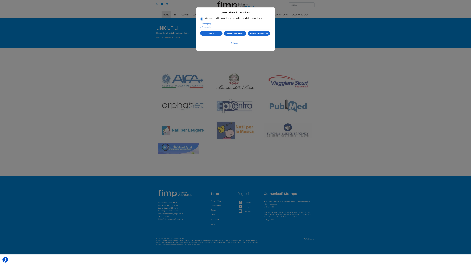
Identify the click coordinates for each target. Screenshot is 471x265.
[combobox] (302, 4)
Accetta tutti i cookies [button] (259, 33)
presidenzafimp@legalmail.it (172, 213)
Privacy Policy (216, 201)
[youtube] (238, 208)
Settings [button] (235, 43)
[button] (5, 260)
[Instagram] (167, 4)
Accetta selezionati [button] (235, 33)
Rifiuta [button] (211, 33)
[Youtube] (162, 4)
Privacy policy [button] (206, 27)
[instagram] (238, 204)
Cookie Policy (216, 205)
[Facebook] (157, 4)
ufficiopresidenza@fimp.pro (172, 219)
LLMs (213, 224)
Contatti (213, 210)
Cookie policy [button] (206, 24)
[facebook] (238, 199)
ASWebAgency (309, 239)
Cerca (213, 215)
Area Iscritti (215, 219)
